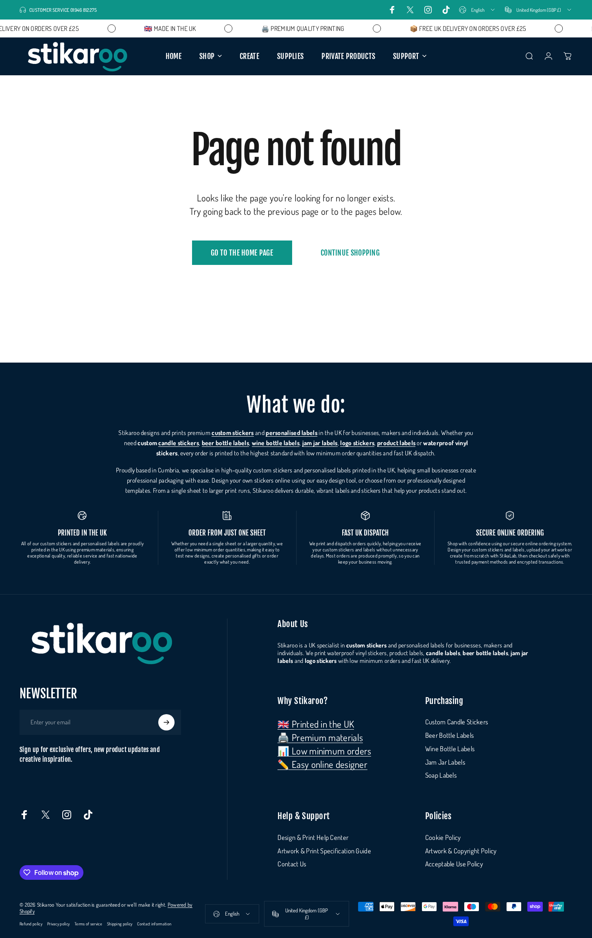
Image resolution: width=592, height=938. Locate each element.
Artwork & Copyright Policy (461, 851)
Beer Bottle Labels (449, 735)
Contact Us (291, 864)
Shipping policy (120, 923)
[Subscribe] (166, 722)
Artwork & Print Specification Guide (324, 851)
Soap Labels (441, 775)
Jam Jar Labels (445, 762)
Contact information (154, 923)
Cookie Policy (443, 837)
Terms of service (88, 923)
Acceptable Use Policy (454, 864)
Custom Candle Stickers (456, 722)
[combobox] (477, 10)
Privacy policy (58, 923)
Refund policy (31, 923)
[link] (315, 724)
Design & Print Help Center (312, 837)
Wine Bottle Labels (449, 749)
